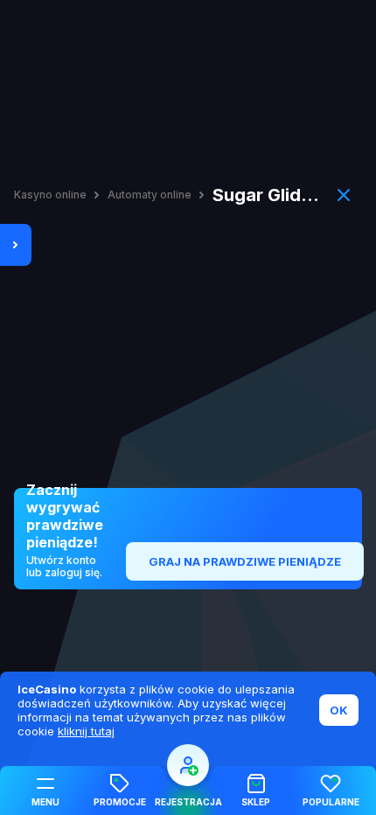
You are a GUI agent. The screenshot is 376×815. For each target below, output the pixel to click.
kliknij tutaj (86, 731)
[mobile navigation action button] (188, 765)
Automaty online (149, 195)
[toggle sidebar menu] (15, 245)
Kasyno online (50, 195)
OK (339, 710)
